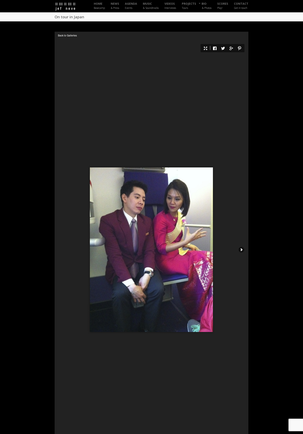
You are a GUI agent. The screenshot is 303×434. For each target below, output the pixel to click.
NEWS (115, 6)
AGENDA (131, 6)
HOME (99, 6)
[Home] (69, 6)
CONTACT (241, 6)
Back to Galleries (67, 35)
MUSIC (151, 6)
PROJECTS (189, 6)
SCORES (222, 6)
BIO (206, 6)
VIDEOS (170, 6)
